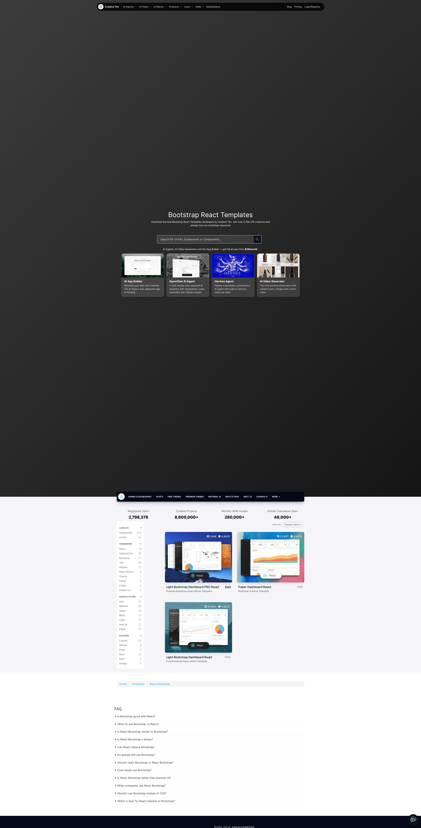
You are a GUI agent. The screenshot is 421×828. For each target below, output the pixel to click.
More (275, 496)
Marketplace (213, 6)
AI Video (143, 6)
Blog (289, 6)
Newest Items (292, 524)
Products (174, 6)
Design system (127, 596)
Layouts (124, 528)
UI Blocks (159, 6)
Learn (187, 6)
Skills (198, 6)
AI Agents (128, 6)
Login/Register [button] (312, 6)
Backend (124, 635)
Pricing (298, 6)
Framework (125, 544)
